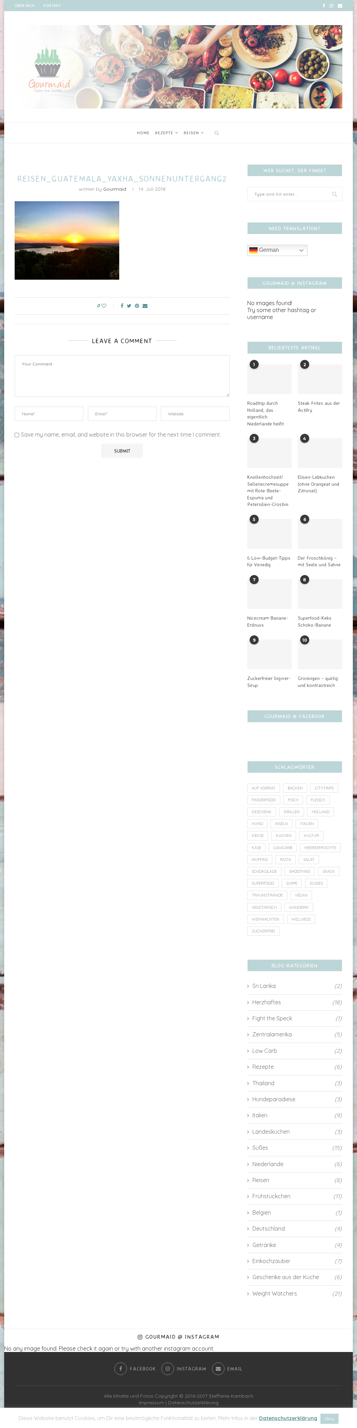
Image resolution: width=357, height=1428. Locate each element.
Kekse (258, 835)
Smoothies (299, 871)
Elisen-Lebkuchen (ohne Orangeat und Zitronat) (318, 483)
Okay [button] (329, 1418)
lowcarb (282, 847)
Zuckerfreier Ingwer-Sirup (269, 681)
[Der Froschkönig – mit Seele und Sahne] (320, 534)
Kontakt (52, 5)
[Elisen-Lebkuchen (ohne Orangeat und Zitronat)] (320, 453)
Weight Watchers (297, 1293)
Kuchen (283, 835)
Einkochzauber (297, 1260)
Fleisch (318, 800)
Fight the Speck (297, 1018)
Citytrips (324, 788)
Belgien (297, 1212)
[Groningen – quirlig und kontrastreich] (320, 655)
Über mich (25, 5)
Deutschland (297, 1228)
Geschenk (262, 811)
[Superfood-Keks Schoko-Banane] (320, 594)
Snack (328, 871)
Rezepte (164, 132)
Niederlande (297, 1164)
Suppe (291, 883)
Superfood (263, 883)
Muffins (260, 859)
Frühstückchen (297, 1196)
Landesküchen (297, 1131)
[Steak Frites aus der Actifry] (320, 379)
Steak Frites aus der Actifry (319, 406)
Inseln (281, 823)
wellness (301, 919)
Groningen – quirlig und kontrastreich (318, 681)
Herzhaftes (297, 1002)
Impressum (151, 1402)
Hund (257, 823)
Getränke (297, 1244)
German (268, 250)
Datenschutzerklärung (193, 1402)
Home (143, 132)
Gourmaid (114, 189)
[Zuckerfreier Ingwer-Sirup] (269, 655)
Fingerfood (264, 800)
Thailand (297, 1083)
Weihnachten (265, 919)
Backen (295, 788)
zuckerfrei (263, 931)
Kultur (311, 835)
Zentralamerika (297, 1034)
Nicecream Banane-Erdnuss (267, 621)
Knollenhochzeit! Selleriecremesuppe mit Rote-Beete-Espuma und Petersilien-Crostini (268, 490)
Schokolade (264, 871)
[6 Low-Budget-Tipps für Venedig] (269, 534)
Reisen (191, 132)
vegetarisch (264, 907)
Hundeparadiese (297, 1099)
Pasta (285, 859)
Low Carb (297, 1050)
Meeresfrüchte (320, 847)
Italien (307, 823)
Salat (308, 859)
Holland (320, 811)
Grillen (291, 811)
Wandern (299, 907)
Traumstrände (267, 895)
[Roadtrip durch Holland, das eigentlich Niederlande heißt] (269, 379)
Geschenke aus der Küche (297, 1277)
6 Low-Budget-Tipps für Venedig (268, 561)
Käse (256, 847)
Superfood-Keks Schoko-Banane (315, 621)
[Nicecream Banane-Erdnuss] (269, 594)
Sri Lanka (297, 985)
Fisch (293, 800)
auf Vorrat (263, 788)
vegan (301, 895)
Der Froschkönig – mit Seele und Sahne (319, 561)
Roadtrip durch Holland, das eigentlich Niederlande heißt (265, 413)
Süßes (316, 883)
